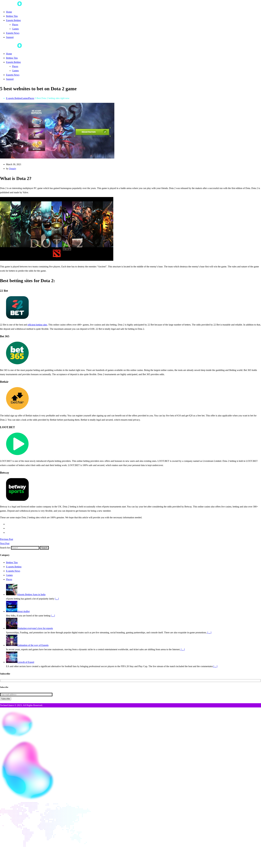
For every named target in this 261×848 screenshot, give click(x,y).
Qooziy (12, 168)
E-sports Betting (13, 98)
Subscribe (5, 699)
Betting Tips (12, 16)
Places (15, 24)
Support (10, 37)
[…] (57, 598)
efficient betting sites (37, 324)
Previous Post (6, 539)
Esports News (12, 33)
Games (15, 28)
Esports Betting (13, 20)
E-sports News (13, 571)
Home (9, 12)
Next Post (4, 543)
